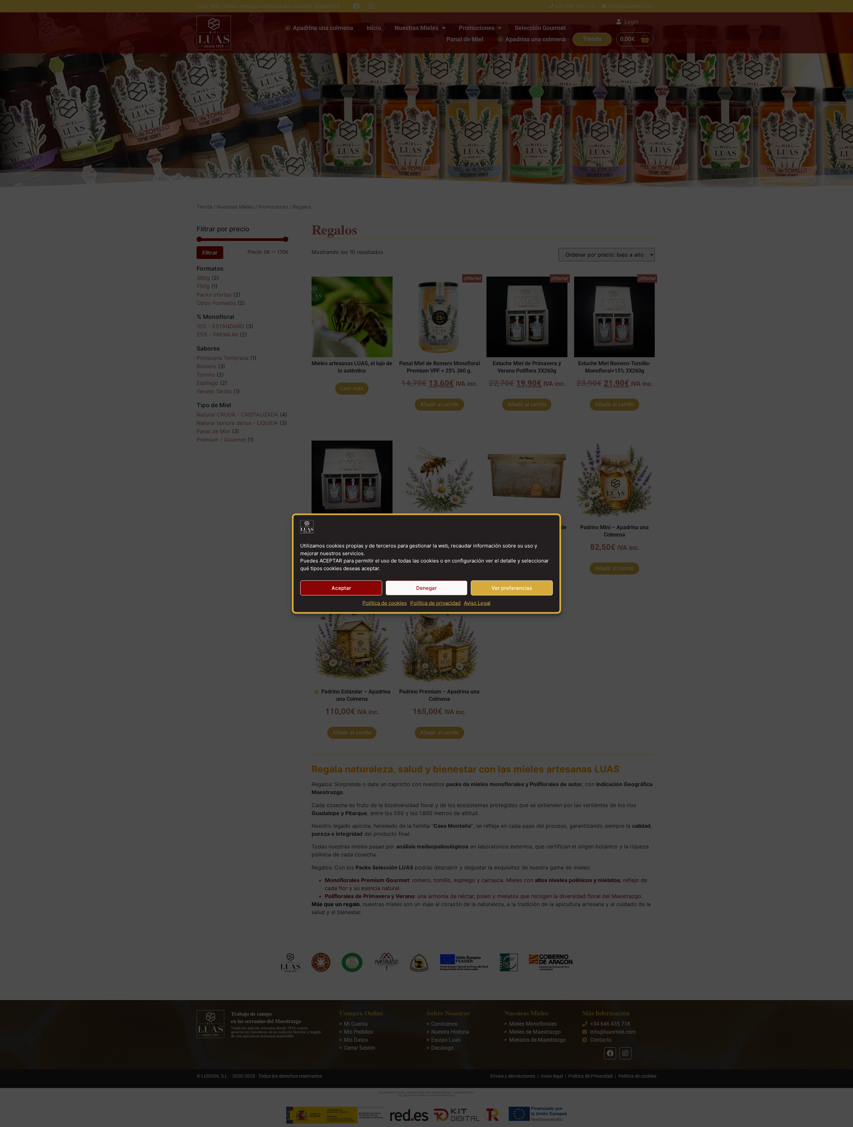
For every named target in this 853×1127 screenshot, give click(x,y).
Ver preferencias (511, 587)
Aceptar (341, 587)
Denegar (426, 587)
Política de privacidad (435, 603)
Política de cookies (385, 603)
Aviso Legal (477, 603)
